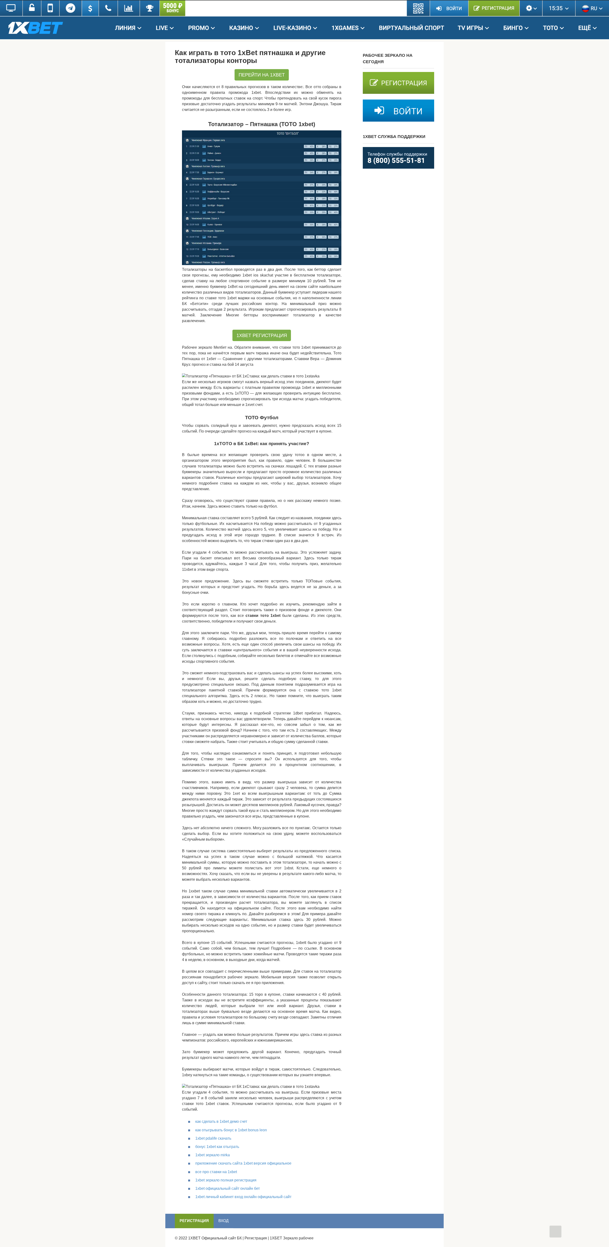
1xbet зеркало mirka (212, 1155)
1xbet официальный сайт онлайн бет (227, 1188)
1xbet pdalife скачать (213, 1138)
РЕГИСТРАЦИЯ (194, 1221)
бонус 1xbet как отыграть (217, 1147)
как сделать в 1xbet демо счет (221, 1121)
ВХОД (223, 1221)
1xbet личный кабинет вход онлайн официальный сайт (243, 1197)
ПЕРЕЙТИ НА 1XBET (262, 74)
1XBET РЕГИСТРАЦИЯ (261, 335)
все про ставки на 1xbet (216, 1172)
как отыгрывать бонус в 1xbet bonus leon (231, 1130)
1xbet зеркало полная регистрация (225, 1180)
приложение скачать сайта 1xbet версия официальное (243, 1163)
